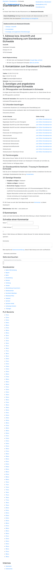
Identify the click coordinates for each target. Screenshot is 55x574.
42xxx (7, 415)
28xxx (7, 379)
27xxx (7, 376)
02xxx (7, 317)
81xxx (7, 510)
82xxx (7, 513)
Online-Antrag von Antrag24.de (29, 18)
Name (5, 222)
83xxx (7, 515)
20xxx (7, 358)
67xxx (7, 474)
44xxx (7, 417)
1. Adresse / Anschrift (10, 26)
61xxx (7, 461)
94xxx (7, 543)
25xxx (7, 371)
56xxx (7, 448)
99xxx (7, 556)
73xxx (7, 489)
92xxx (7, 538)
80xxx (7, 507)
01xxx (7, 315)
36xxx (7, 399)
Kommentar (37, 202)
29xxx (7, 381)
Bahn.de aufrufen (34, 62)
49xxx (7, 430)
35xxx (7, 397)
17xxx (7, 351)
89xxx (7, 531)
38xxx (7, 405)
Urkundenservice (40, 7)
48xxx (7, 428)
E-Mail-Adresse (7, 227)
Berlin (7, 275)
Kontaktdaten (30, 174)
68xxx (7, 477)
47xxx (7, 425)
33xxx (7, 392)
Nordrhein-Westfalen (11, 293)
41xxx (7, 412)
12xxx (7, 338)
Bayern (7, 272)
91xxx (7, 536)
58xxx (7, 453)
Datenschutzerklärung (18, 249)
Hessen (8, 285)
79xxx (7, 505)
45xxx (7, 420)
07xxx (7, 327)
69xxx (7, 479)
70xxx (7, 482)
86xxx (7, 523)
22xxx (7, 363)
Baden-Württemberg (11, 270)
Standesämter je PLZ (41, 4)
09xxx (7, 333)
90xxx (7, 533)
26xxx (7, 374)
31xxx (7, 387)
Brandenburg (9, 277)
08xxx (7, 330)
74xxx (7, 492)
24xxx (7, 369)
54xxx (7, 443)
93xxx (7, 541)
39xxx (7, 407)
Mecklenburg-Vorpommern (13, 288)
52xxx (7, 438)
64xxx (7, 466)
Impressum (9, 566)
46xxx (7, 423)
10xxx (7, 335)
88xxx (7, 528)
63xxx (7, 464)
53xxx (7, 441)
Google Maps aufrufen (36, 60)
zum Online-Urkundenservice (44, 119)
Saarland (8, 298)
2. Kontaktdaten (9, 29)
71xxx (7, 484)
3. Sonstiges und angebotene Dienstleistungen (17, 31)
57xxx (7, 451)
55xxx (7, 446)
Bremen (8, 280)
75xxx (7, 495)
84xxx (7, 518)
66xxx (7, 471)
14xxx (7, 343)
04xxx (7, 322)
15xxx (7, 345)
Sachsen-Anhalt (10, 303)
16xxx (7, 348)
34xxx (7, 394)
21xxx (7, 361)
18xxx (7, 353)
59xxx (7, 456)
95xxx (7, 546)
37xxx (7, 402)
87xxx (7, 525)
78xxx (7, 502)
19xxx (7, 356)
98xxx (7, 554)
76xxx (7, 497)
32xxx (7, 389)
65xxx (7, 469)
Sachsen (8, 301)
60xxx (7, 459)
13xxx (7, 340)
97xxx (7, 551)
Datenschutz (9, 568)
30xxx (7, 384)
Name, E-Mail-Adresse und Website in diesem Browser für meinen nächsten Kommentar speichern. (26, 235)
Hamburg (8, 283)
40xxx (7, 410)
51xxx (7, 435)
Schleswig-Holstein (11, 306)
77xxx (7, 500)
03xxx (7, 320)
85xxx (7, 520)
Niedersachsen (10, 290)
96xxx (7, 549)
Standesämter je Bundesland (43, 2)
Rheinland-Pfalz (10, 295)
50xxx (7, 433)
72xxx (7, 487)
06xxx (7, 325)
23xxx (7, 366)
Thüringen (8, 308)
